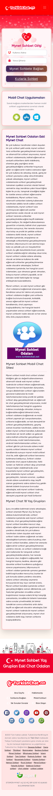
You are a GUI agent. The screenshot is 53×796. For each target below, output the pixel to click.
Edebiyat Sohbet (33, 766)
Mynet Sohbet (15, 753)
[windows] (36, 117)
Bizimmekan (28, 750)
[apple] (27, 117)
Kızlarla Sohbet (26, 78)
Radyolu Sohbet (34, 756)
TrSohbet (17, 750)
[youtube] (36, 713)
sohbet (13, 768)
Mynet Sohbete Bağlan (26, 68)
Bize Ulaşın (41, 703)
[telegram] (31, 721)
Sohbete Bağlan (18, 698)
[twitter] (17, 713)
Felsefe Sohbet (17, 766)
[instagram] (27, 713)
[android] (17, 117)
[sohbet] (20, 7)
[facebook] (7, 713)
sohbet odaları (36, 768)
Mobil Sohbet (40, 698)
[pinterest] (46, 713)
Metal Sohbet (40, 763)
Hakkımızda (37, 693)
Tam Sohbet (20, 756)
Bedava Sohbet (41, 750)
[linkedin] (12, 721)
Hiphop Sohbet (12, 763)
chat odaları (23, 768)
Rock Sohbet (26, 763)
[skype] (21, 721)
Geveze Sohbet (34, 747)
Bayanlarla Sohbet (22, 759)
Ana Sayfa (19, 693)
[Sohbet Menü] (44, 7)
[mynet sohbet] (26, 775)
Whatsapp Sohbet (31, 753)
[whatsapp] (41, 721)
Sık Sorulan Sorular (19, 703)
